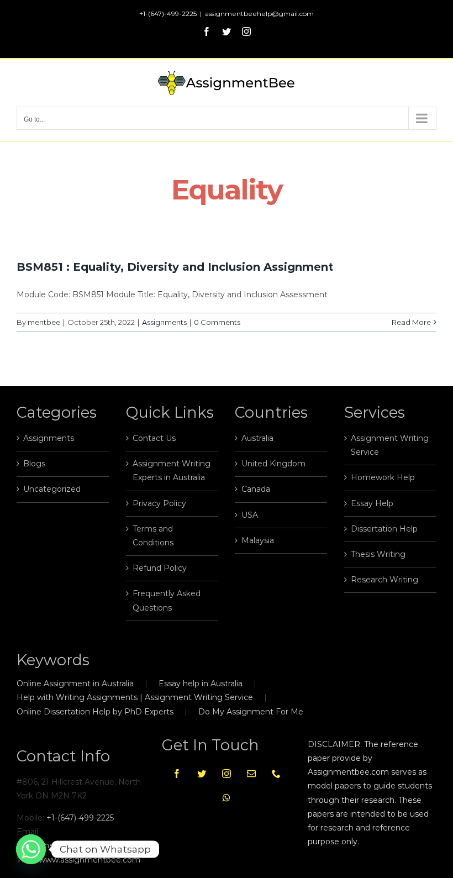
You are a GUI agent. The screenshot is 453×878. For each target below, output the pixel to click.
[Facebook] (176, 773)
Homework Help (383, 477)
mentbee (44, 322)
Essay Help (372, 503)
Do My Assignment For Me (250, 712)
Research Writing (384, 580)
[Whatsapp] (226, 797)
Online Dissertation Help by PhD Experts (95, 712)
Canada (255, 489)
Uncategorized (52, 489)
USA (249, 515)
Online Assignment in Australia (75, 683)
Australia (257, 438)
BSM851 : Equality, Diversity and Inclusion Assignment (175, 267)
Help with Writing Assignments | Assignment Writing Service (135, 697)
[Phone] (276, 773)
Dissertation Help (384, 529)
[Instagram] (226, 773)
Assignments (164, 322)
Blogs (34, 464)
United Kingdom (273, 464)
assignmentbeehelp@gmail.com (259, 13)
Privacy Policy (159, 503)
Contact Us (154, 438)
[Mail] (251, 773)
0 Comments (217, 322)
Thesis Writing (378, 554)
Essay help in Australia (201, 683)
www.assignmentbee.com (89, 860)
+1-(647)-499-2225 (80, 818)
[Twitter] (201, 773)
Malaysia (257, 540)
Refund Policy (160, 568)
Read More (411, 322)
